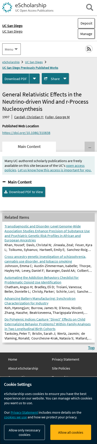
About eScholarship (23, 368)
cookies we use (15, 417)
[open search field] (90, 7)
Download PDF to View (26, 192)
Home (12, 359)
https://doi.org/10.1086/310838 (26, 132)
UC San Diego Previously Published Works (30, 68)
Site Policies (61, 368)
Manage (85, 33)
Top (91, 347)
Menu (9, 49)
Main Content (20, 182)
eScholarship (11, 62)
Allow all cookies (70, 432)
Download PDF (16, 78)
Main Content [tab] (29, 146)
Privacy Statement (65, 359)
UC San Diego (12, 31)
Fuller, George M (57, 117)
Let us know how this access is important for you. (55, 170)
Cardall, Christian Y (28, 117)
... (89, 146)
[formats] (34, 79)
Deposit (86, 23)
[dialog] (48, 410)
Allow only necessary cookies (24, 432)
